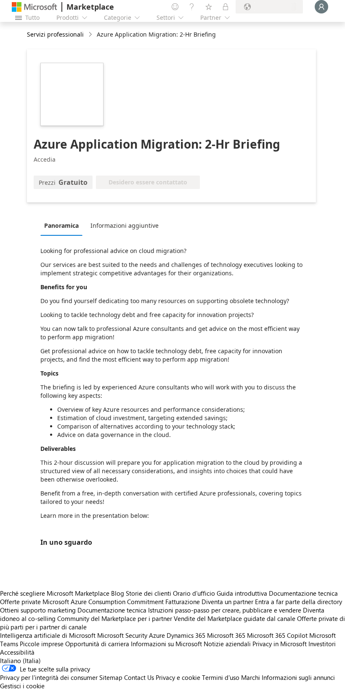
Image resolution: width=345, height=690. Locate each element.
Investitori (322, 643)
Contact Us (139, 677)
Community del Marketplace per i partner (114, 618)
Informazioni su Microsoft (166, 643)
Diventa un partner (227, 601)
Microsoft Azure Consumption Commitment (103, 601)
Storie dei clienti (148, 593)
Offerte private (20, 601)
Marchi (250, 677)
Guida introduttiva (242, 593)
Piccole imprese (42, 643)
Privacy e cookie (178, 677)
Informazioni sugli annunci (298, 677)
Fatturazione (182, 601)
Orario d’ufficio (194, 593)
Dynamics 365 (186, 635)
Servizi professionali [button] (55, 34)
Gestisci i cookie (22, 686)
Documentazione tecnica (303, 593)
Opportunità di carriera (97, 643)
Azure (157, 635)
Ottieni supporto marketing (38, 610)
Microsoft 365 (226, 635)
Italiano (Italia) (20, 660)
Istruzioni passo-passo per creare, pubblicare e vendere (224, 610)
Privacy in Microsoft (279, 643)
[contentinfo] (91, 35)
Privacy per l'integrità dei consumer (49, 677)
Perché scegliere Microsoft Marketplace (54, 593)
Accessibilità (17, 652)
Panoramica (61, 225)
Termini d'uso (220, 677)
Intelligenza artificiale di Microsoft (48, 635)
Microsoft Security (122, 635)
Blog (117, 593)
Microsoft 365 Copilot (277, 635)
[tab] (63, 225)
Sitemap (110, 677)
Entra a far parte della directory (298, 601)
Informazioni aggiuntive (124, 225)
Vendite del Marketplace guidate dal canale (234, 618)
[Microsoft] (34, 7)
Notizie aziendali (227, 643)
